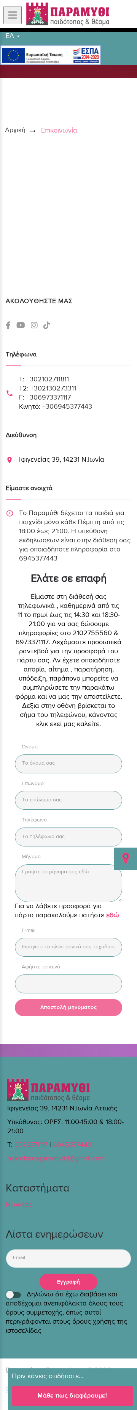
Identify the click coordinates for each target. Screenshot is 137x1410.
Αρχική (15, 130)
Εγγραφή (68, 1282)
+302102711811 (47, 379)
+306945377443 (67, 406)
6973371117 (31, 1144)
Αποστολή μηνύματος (68, 1007)
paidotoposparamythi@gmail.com (56, 1158)
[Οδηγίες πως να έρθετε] (125, 859)
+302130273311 (53, 388)
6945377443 (72, 1144)
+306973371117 (48, 397)
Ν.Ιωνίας (19, 1204)
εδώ (112, 915)
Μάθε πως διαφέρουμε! (72, 1396)
